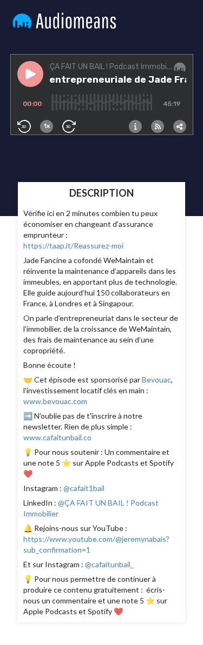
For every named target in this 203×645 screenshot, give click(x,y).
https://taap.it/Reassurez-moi (73, 245)
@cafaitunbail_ (108, 564)
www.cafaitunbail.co (57, 437)
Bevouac (156, 379)
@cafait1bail (83, 488)
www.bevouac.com (55, 401)
